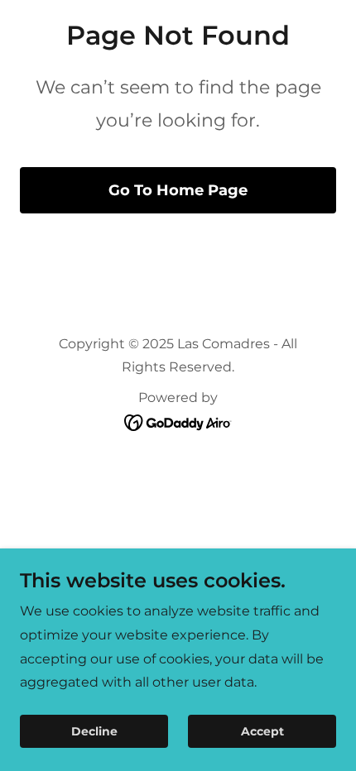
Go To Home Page (178, 190)
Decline (94, 731)
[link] (178, 421)
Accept (262, 731)
